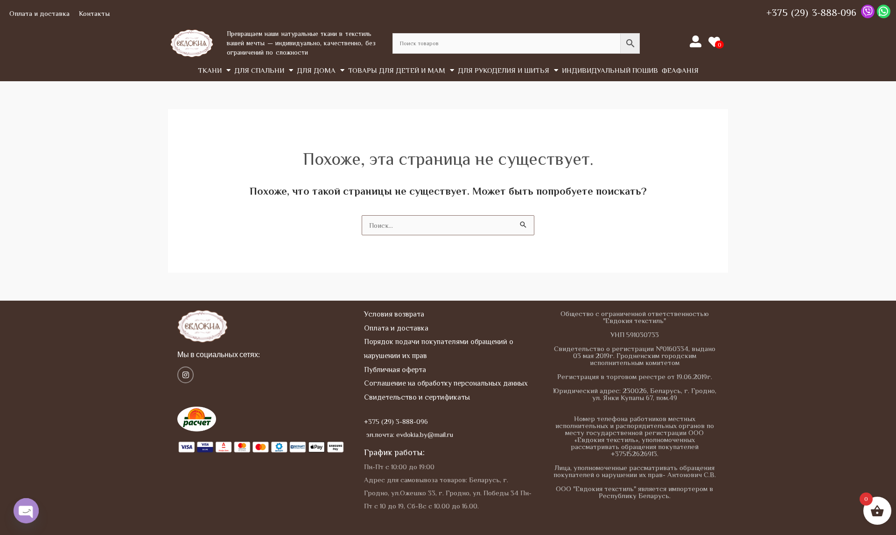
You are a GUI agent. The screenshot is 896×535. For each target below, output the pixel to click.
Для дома (316, 70)
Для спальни (259, 70)
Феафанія (680, 70)
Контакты (94, 13)
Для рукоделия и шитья (503, 70)
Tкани (210, 70)
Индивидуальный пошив (610, 70)
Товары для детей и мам (396, 70)
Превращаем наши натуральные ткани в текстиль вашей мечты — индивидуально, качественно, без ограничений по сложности (301, 43)
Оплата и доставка (39, 13)
